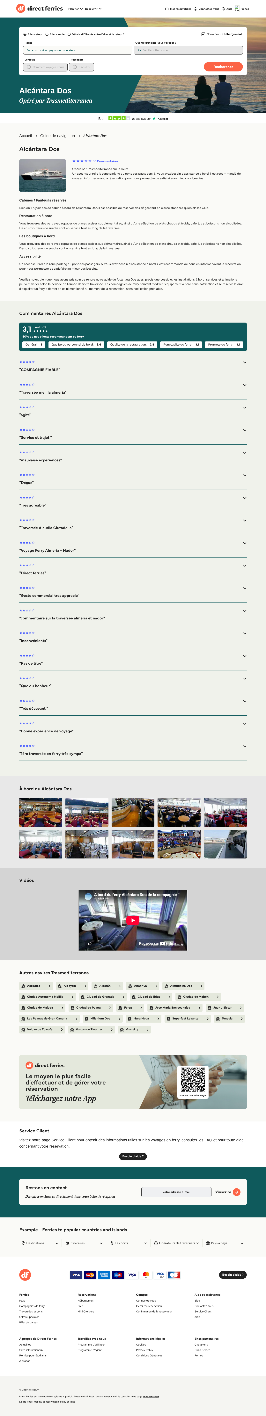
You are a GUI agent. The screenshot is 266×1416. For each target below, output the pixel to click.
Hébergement (86, 1300)
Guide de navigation (57, 136)
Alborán (105, 986)
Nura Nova (141, 1018)
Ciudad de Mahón (196, 996)
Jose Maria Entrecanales (172, 1007)
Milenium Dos (100, 1018)
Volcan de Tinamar (89, 1029)
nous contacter (151, 1396)
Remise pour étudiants (33, 1355)
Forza (128, 1007)
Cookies (141, 1344)
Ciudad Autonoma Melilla (45, 996)
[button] (133, 366)
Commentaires (105, 161)
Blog (197, 1300)
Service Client (203, 1311)
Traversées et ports (31, 1311)
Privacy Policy (144, 1350)
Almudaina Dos (181, 986)
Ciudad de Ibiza (149, 996)
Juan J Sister (222, 1007)
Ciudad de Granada (100, 996)
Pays (22, 1300)
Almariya (140, 986)
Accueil (25, 136)
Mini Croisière (86, 1311)
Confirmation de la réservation (154, 1311)
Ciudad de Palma (88, 1007)
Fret (80, 1306)
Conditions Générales (149, 1355)
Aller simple (57, 34)
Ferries (199, 1355)
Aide (197, 1316)
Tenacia (227, 1018)
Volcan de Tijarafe (40, 1029)
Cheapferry (201, 1344)
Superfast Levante (185, 1018)
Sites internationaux (31, 1350)
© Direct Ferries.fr (29, 1390)
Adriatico (33, 986)
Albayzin (70, 986)
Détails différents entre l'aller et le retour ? (98, 34)
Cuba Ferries (202, 1350)
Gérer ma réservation (149, 1306)
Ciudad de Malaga (40, 1007)
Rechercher (223, 67)
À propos (24, 1360)
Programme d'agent (90, 1350)
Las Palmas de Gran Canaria (47, 1018)
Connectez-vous (146, 1300)
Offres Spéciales (29, 1316)
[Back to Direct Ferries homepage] (39, 9)
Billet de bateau (28, 1322)
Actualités (25, 1344)
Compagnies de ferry (32, 1306)
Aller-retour (35, 34)
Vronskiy (132, 1029)
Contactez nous (204, 1306)
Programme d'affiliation (91, 1344)
